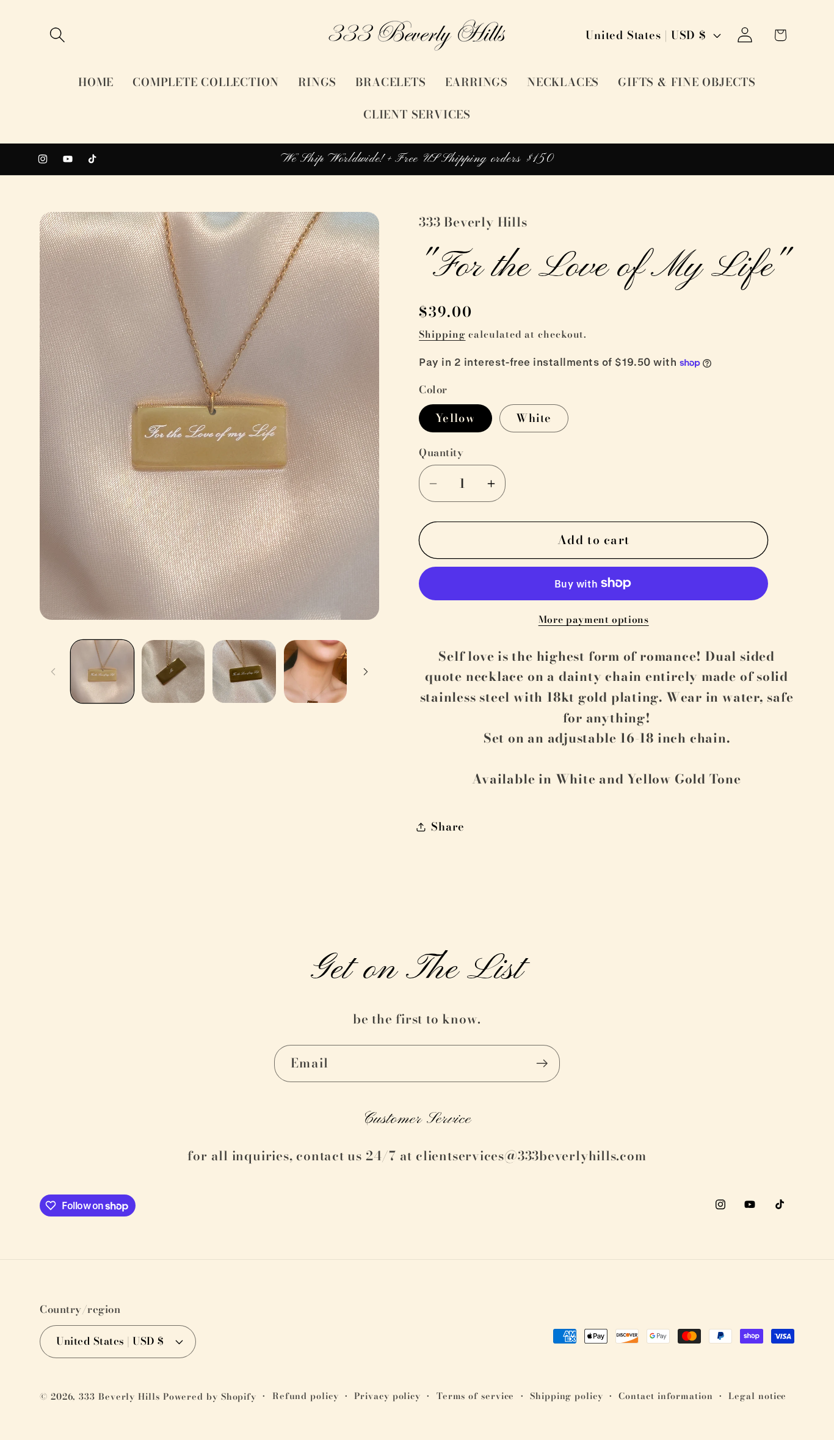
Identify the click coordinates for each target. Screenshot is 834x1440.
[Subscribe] (541, 1063)
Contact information (665, 1396)
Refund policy (305, 1396)
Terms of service (476, 1396)
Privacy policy (387, 1396)
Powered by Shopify (209, 1396)
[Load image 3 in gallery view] (243, 671)
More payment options (593, 620)
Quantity (441, 453)
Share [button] (448, 826)
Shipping (442, 334)
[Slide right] (365, 671)
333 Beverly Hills (119, 1396)
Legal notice (757, 1396)
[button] (57, 35)
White (534, 418)
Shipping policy (566, 1396)
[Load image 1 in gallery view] (102, 671)
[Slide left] (53, 671)
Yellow (455, 418)
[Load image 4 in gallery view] (315, 671)
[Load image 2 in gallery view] (173, 671)
